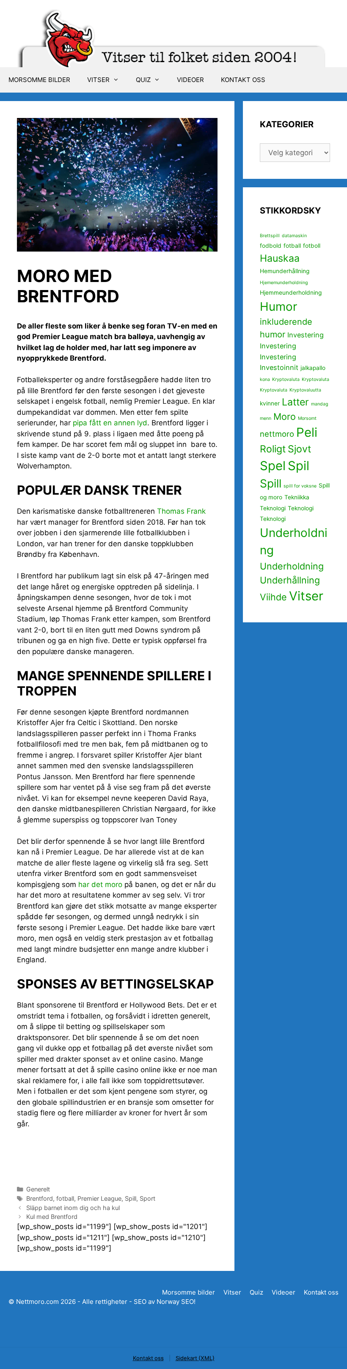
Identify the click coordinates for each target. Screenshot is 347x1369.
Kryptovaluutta (305, 390)
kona (265, 379)
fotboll (311, 245)
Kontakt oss (243, 80)
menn (265, 418)
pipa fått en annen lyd (110, 423)
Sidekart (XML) (195, 1358)
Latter (295, 402)
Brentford (39, 1198)
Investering (305, 335)
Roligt (273, 449)
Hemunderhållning (284, 271)
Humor (278, 306)
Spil (298, 465)
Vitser (98, 80)
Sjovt (299, 449)
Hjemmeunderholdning (291, 292)
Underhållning (290, 580)
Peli (306, 432)
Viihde (273, 596)
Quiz (143, 80)
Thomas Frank (181, 511)
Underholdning (292, 566)
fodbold (270, 245)
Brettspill (270, 235)
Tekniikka (296, 497)
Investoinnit (279, 367)
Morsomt (307, 418)
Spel (273, 465)
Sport (147, 1198)
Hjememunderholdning (284, 282)
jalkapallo (312, 367)
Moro (284, 416)
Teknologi (273, 508)
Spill (130, 1198)
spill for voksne (300, 486)
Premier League (99, 1198)
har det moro (100, 884)
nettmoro (277, 433)
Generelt (38, 1189)
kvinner (270, 403)
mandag (319, 404)
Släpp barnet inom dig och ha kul (73, 1207)
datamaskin (294, 235)
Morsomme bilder (39, 80)
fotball (65, 1198)
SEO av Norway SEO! (165, 1302)
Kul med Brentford (51, 1216)
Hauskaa (280, 258)
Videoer (190, 80)
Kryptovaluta (286, 379)
